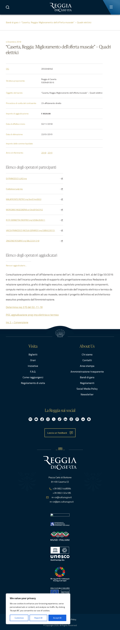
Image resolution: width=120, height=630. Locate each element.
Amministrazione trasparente (87, 372)
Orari (33, 360)
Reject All (38, 617)
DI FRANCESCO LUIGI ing (16, 178)
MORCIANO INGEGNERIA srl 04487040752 (24, 209)
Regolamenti (87, 383)
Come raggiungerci (33, 377)
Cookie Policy (70, 619)
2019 (50, 152)
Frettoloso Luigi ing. (14, 188)
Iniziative (33, 366)
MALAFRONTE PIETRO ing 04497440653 (23, 199)
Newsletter (87, 394)
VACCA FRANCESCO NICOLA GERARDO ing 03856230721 (30, 230)
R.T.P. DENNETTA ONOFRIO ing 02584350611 (25, 220)
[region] (38, 608)
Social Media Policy (87, 389)
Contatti (87, 360)
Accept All (57, 617)
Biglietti (33, 354)
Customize (19, 617)
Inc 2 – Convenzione (17, 322)
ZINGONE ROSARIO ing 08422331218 (22, 240)
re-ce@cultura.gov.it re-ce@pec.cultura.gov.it (62, 499)
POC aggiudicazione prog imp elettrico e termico (32, 315)
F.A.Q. (33, 372)
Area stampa (87, 366)
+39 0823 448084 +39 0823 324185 (62, 491)
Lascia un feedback (57, 433)
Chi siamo (87, 354)
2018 (43, 152)
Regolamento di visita (33, 383)
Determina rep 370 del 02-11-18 (24, 307)
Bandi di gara (12, 22)
